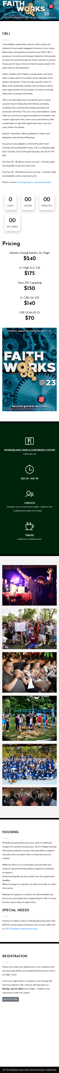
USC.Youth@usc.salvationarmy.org (21, 928)
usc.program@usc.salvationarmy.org (34, 182)
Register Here (10, 999)
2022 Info (51, 1069)
